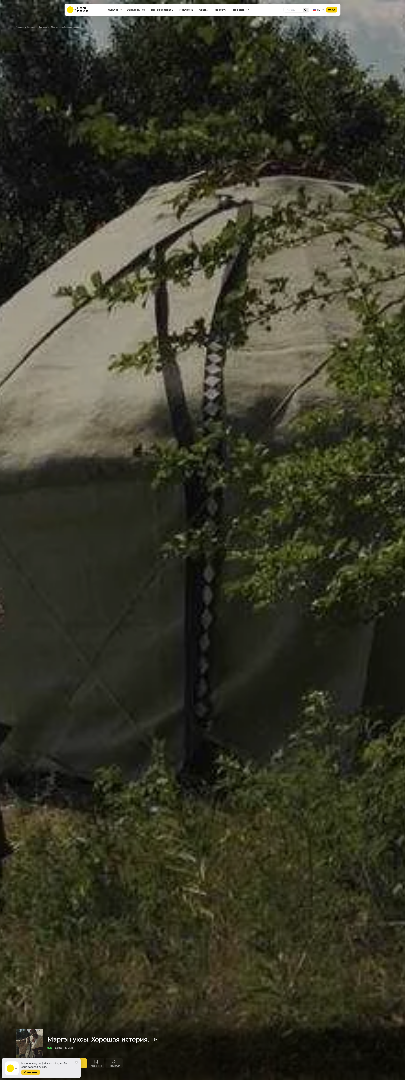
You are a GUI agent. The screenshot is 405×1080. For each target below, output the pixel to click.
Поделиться (114, 1065)
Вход (331, 9)
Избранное (96, 1065)
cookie (54, 1063)
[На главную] (79, 10)
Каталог (112, 9)
